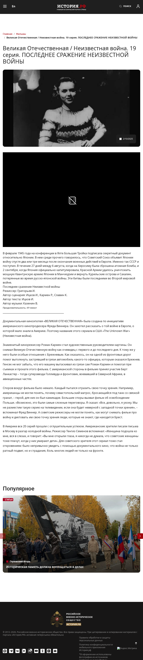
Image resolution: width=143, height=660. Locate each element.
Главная (7, 34)
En (13, 6)
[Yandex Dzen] (49, 651)
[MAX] (5, 651)
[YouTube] (36, 651)
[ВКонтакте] (17, 651)
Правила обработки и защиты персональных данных (94, 639)
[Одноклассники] (42, 651)
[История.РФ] (71, 7)
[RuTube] (30, 651)
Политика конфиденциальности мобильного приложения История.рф (96, 647)
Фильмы (21, 34)
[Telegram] (11, 651)
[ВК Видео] (24, 651)
